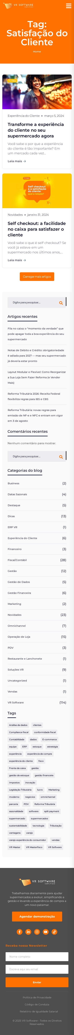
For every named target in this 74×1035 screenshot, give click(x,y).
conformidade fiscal (45, 732)
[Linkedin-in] (28, 932)
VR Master (14, 847)
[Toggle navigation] (68, 6)
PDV (10, 647)
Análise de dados (18, 725)
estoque (37, 746)
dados (33, 739)
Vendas (12, 691)
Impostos (14, 782)
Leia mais (15, 161)
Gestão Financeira (19, 593)
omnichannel (48, 797)
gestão (35, 768)
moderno (14, 797)
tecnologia (38, 825)
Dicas (11, 516)
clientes (37, 725)
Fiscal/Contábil (17, 560)
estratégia (52, 746)
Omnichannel (17, 625)
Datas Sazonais (17, 494)
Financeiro (15, 549)
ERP (24, 746)
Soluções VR (16, 669)
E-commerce (49, 739)
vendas (55, 840)
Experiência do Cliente (22, 538)
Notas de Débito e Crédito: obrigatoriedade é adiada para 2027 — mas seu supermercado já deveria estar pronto (37, 356)
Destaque (14, 505)
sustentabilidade (18, 825)
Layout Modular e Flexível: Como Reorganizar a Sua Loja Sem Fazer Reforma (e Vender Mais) (37, 377)
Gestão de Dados (19, 582)
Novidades (14, 614)
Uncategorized (17, 680)
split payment (51, 811)
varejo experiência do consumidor (27, 840)
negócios (30, 797)
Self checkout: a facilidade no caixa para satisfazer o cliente (37, 229)
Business (13, 483)
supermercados (39, 818)
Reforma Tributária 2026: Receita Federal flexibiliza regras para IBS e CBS (34, 396)
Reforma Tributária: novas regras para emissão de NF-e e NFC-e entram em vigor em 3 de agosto (35, 415)
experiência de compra (39, 753)
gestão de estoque (19, 775)
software (33, 811)
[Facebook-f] (19, 932)
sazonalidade (16, 811)
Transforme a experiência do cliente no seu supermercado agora (36, 130)
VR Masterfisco (34, 847)
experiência (15, 753)
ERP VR (12, 527)
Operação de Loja (19, 636)
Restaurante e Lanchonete (25, 658)
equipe (13, 746)
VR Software (16, 702)
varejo (29, 832)
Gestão (12, 571)
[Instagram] (37, 932)
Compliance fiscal (18, 732)
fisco (41, 761)
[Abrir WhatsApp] (65, 1025)
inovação (30, 782)
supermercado (17, 818)
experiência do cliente (21, 761)
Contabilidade (16, 739)
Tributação (56, 825)
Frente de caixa (17, 768)
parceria (13, 804)
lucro (40, 789)
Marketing (14, 604)
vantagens (14, 832)
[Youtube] (45, 932)
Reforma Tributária (44, 804)
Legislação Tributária (20, 789)
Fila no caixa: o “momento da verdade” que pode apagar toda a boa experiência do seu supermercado (36, 334)
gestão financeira (44, 775)
